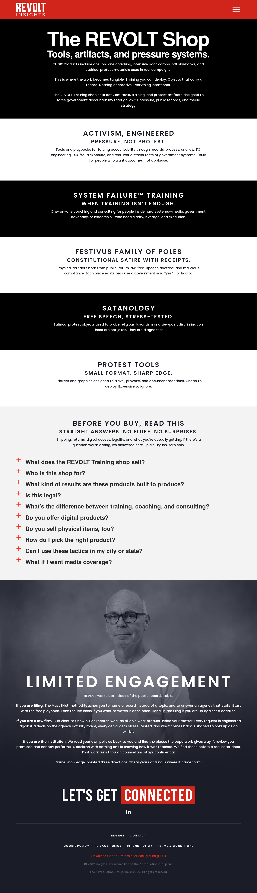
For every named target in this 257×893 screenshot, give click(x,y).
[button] (236, 9)
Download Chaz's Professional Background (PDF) (128, 855)
